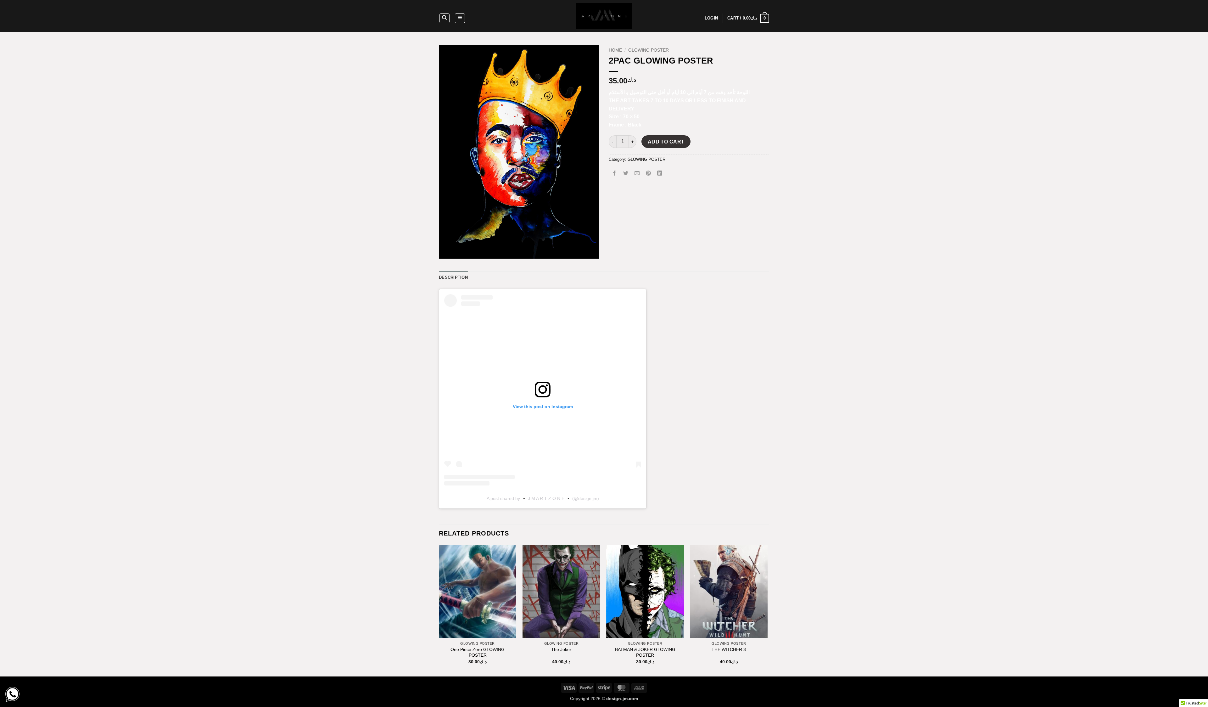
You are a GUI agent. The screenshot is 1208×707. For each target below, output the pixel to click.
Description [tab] (453, 277)
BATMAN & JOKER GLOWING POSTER (645, 652)
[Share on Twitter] (626, 173)
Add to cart (666, 141)
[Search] (444, 18)
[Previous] (439, 610)
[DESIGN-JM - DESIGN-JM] (604, 16)
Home (615, 50)
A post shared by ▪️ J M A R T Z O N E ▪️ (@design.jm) (543, 498)
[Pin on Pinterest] (648, 173)
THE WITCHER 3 (729, 649)
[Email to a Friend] (637, 173)
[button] (460, 18)
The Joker (561, 649)
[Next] (767, 610)
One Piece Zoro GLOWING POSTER (477, 652)
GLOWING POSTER (648, 50)
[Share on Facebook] (614, 173)
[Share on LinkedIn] (660, 173)
